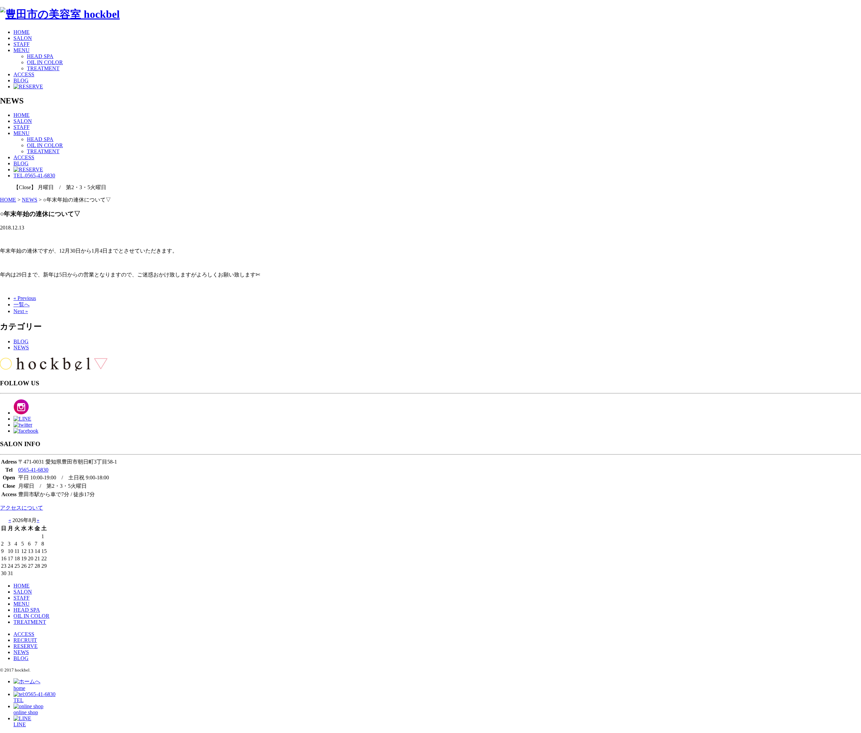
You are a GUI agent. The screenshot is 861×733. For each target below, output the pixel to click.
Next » (20, 311)
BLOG (21, 80)
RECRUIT (25, 640)
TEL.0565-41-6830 (34, 175)
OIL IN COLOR (45, 62)
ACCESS (23, 74)
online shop (25, 712)
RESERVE (25, 646)
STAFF (21, 44)
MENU (21, 50)
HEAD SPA (40, 56)
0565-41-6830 (33, 470)
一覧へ (21, 304)
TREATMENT (43, 68)
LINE (19, 724)
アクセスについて (21, 508)
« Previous (24, 298)
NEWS (21, 347)
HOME (21, 32)
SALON (22, 38)
